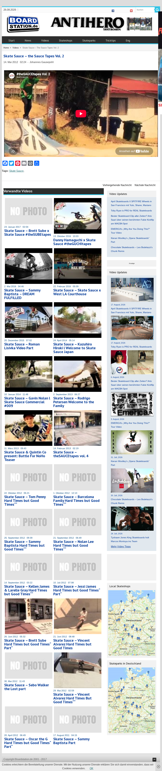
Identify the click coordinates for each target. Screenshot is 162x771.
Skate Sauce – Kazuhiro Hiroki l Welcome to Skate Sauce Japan (74, 348)
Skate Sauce (16, 171)
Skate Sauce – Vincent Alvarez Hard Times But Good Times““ (72, 698)
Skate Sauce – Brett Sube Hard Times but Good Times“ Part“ (27, 644)
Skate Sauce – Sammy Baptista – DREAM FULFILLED (22, 294)
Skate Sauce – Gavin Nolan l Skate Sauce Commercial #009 (27, 402)
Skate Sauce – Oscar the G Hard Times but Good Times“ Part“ (27, 742)
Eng (128, 40)
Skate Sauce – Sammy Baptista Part (71, 740)
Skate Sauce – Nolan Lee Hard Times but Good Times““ (73, 545)
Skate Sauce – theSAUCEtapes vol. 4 (70, 454)
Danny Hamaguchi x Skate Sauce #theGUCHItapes (74, 241)
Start (12, 40)
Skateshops (65, 40)
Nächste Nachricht (145, 185)
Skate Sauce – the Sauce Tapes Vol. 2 (33, 56)
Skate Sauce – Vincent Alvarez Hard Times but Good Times (72, 644)
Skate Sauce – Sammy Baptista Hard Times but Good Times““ (24, 545)
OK (91, 768)
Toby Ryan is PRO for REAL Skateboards (131, 210)
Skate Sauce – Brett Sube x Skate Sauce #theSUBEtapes (27, 232)
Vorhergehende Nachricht (117, 185)
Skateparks (88, 40)
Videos (45, 40)
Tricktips (111, 40)
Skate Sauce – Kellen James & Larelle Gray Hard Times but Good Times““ (27, 590)
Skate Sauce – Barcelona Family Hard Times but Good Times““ (76, 500)
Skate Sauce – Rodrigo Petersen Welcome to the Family (73, 402)
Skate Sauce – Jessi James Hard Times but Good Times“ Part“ (76, 590)
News (28, 40)
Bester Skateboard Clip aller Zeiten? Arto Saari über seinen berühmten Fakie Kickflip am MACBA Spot (132, 220)
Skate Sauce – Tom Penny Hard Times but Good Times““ (25, 500)
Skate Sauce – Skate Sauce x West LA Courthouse (77, 292)
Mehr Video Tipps (121, 546)
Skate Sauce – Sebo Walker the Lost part (26, 687)
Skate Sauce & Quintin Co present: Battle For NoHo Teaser (25, 456)
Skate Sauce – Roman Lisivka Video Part (22, 346)
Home (6, 48)
